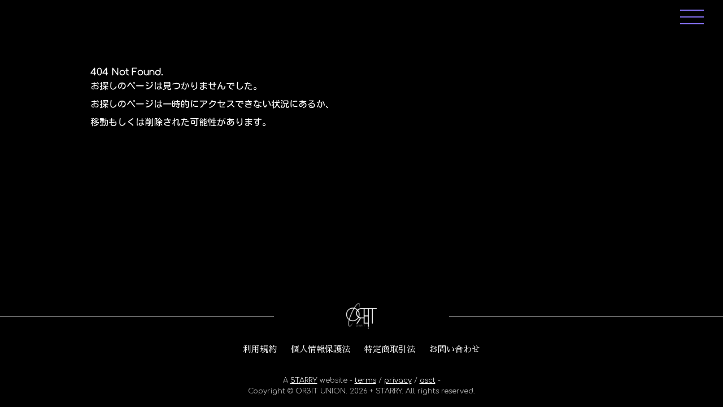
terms (365, 380)
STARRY (303, 380)
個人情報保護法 (320, 349)
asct (427, 380)
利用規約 (260, 349)
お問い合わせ (454, 349)
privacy (398, 380)
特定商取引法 (389, 349)
